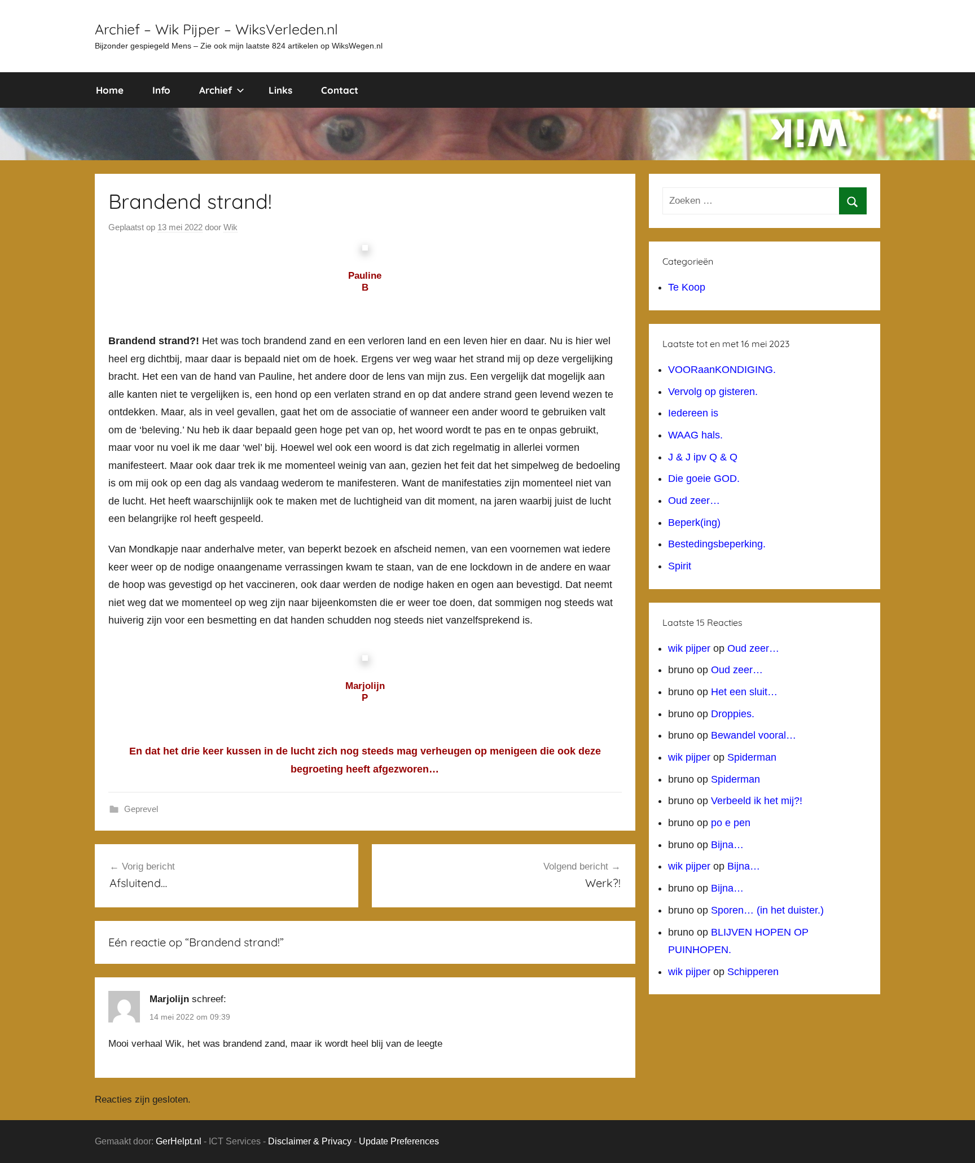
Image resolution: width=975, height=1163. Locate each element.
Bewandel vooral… (753, 735)
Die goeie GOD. (704, 478)
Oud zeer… (694, 500)
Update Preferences (399, 1141)
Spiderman (751, 757)
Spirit (679, 566)
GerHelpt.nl (178, 1141)
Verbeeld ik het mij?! (756, 800)
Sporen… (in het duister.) (767, 910)
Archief (215, 90)
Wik (230, 227)
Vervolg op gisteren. (713, 391)
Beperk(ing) (694, 522)
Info (161, 90)
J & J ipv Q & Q (702, 457)
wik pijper (689, 648)
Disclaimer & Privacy (310, 1141)
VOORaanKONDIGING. (722, 369)
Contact (339, 90)
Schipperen (753, 971)
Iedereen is (693, 413)
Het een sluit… (744, 691)
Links (280, 90)
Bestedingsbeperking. (717, 544)
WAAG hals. (695, 435)
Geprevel (141, 809)
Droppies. (732, 713)
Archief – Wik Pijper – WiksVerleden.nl (216, 29)
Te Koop (686, 287)
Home (110, 90)
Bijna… (727, 844)
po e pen (730, 822)
